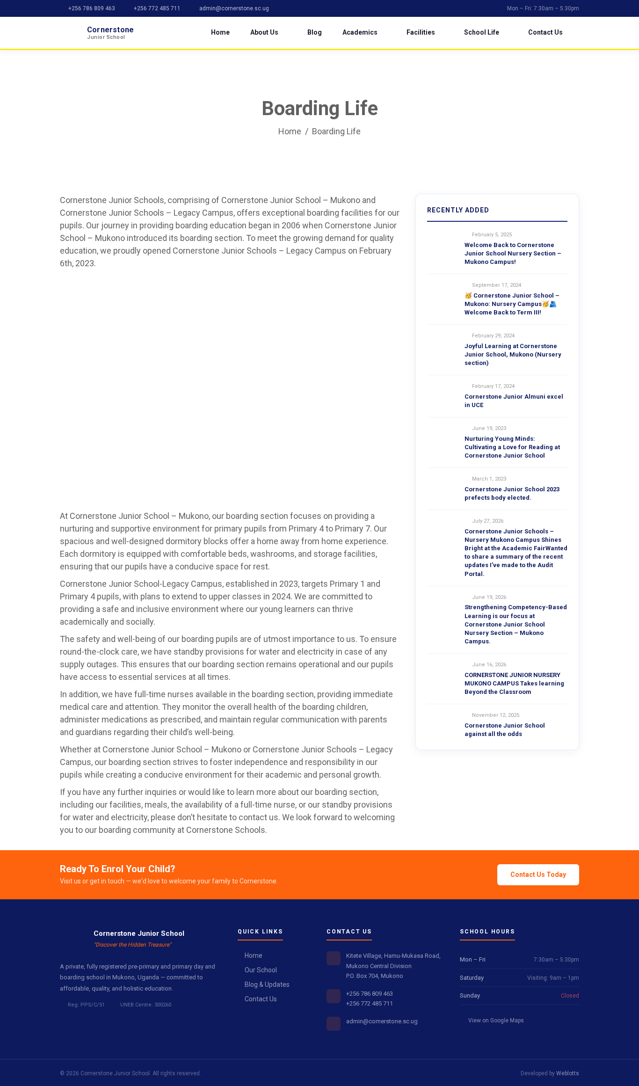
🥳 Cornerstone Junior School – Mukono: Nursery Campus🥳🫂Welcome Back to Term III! (512, 304)
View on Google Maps (495, 1020)
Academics (360, 32)
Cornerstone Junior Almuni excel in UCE (514, 400)
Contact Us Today (538, 874)
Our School (261, 970)
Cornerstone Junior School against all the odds (505, 729)
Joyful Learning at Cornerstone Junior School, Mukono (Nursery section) (513, 354)
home (289, 131)
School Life (481, 32)
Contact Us (545, 32)
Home (220, 32)
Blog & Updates (267, 984)
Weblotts (567, 1073)
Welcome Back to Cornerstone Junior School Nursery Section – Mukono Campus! (513, 253)
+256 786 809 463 (91, 8)
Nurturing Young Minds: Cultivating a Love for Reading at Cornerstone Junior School (512, 447)
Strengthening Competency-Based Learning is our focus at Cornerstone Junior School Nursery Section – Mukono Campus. (516, 624)
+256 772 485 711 (156, 8)
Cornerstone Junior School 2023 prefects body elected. (512, 493)
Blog (314, 32)
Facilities (421, 32)
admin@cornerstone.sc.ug (233, 8)
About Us (264, 32)
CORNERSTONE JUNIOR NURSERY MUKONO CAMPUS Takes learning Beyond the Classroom (514, 683)
